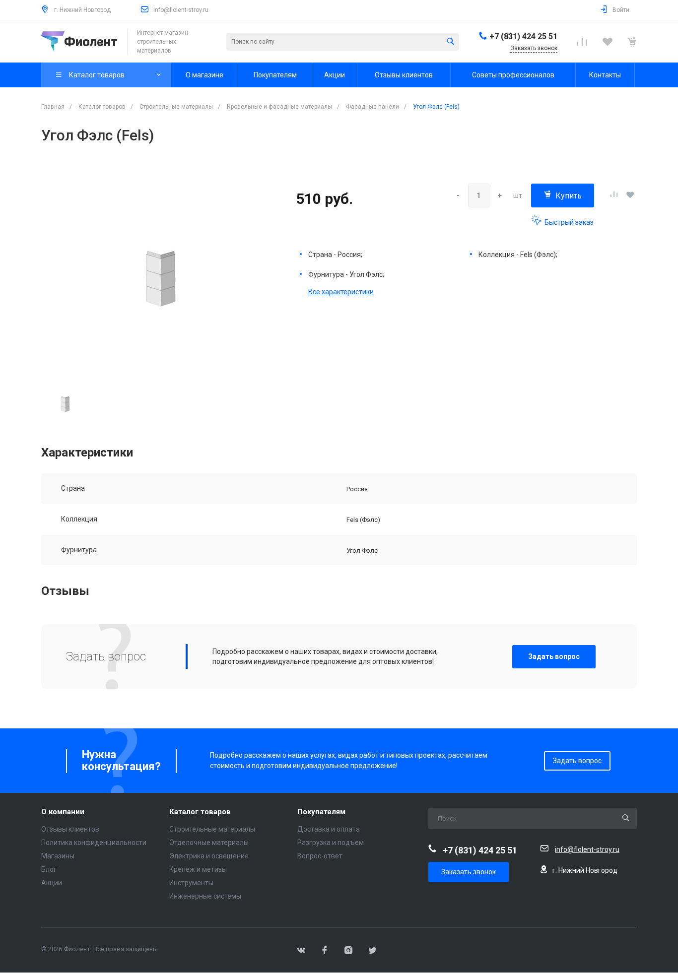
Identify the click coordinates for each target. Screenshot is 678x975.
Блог (49, 869)
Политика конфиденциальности (93, 842)
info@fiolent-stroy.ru (180, 9)
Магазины (57, 856)
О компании (62, 812)
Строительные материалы (212, 829)
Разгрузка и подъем (330, 842)
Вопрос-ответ (319, 856)
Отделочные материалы (209, 842)
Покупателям (321, 812)
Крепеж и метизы (198, 869)
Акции (51, 883)
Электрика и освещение (209, 856)
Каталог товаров (200, 812)
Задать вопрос (554, 656)
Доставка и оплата (328, 829)
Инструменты (191, 883)
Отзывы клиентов (70, 829)
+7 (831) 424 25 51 (523, 36)
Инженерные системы (205, 896)
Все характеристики (341, 292)
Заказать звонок (468, 872)
